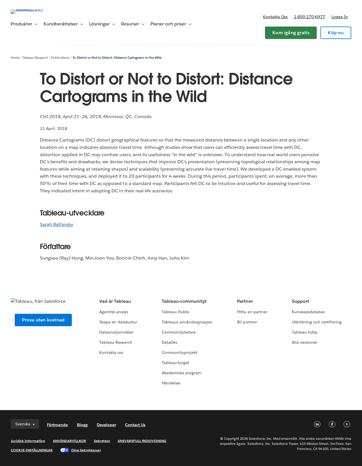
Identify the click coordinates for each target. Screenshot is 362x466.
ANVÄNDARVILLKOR (69, 440)
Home (15, 58)
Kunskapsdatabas (308, 311)
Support (300, 301)
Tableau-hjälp (305, 332)
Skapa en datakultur (118, 322)
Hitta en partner (252, 311)
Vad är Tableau (115, 301)
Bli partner (247, 322)
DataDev (170, 342)
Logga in (339, 16)
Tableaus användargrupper (187, 322)
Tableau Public (176, 311)
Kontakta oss (275, 16)
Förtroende (57, 424)
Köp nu (336, 33)
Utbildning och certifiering (317, 322)
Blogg (82, 424)
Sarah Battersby (56, 224)
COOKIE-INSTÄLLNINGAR (32, 450)
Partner (245, 301)
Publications (60, 58)
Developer (106, 424)
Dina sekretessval (86, 450)
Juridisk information (28, 440)
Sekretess (102, 440)
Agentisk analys (113, 311)
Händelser (171, 383)
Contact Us (135, 424)
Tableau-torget (175, 362)
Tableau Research (35, 58)
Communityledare (179, 332)
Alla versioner (304, 342)
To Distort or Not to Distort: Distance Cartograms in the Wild (117, 58)
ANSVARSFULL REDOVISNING (142, 440)
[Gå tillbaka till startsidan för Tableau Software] (32, 9)
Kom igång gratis (290, 33)
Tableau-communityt (184, 301)
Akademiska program (181, 372)
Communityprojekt (179, 352)
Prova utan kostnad (43, 320)
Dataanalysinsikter (116, 332)
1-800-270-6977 (309, 16)
